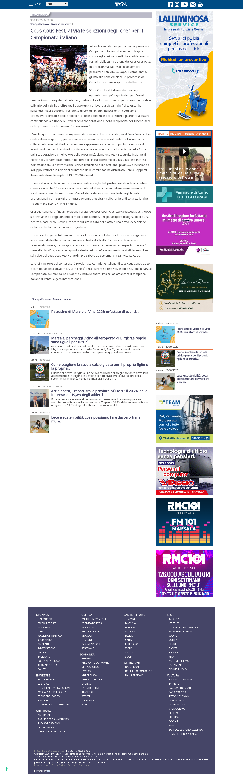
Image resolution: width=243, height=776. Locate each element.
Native (33, 306)
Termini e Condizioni (78, 765)
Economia (35, 333)
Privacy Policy (41, 765)
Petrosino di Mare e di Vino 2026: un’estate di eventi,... (193, 330)
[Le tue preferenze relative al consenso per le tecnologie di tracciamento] (6, 769)
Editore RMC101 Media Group (49, 750)
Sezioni (37, 4)
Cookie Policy (58, 765)
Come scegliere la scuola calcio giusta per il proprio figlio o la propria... (192, 355)
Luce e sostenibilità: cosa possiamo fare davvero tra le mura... (193, 379)
